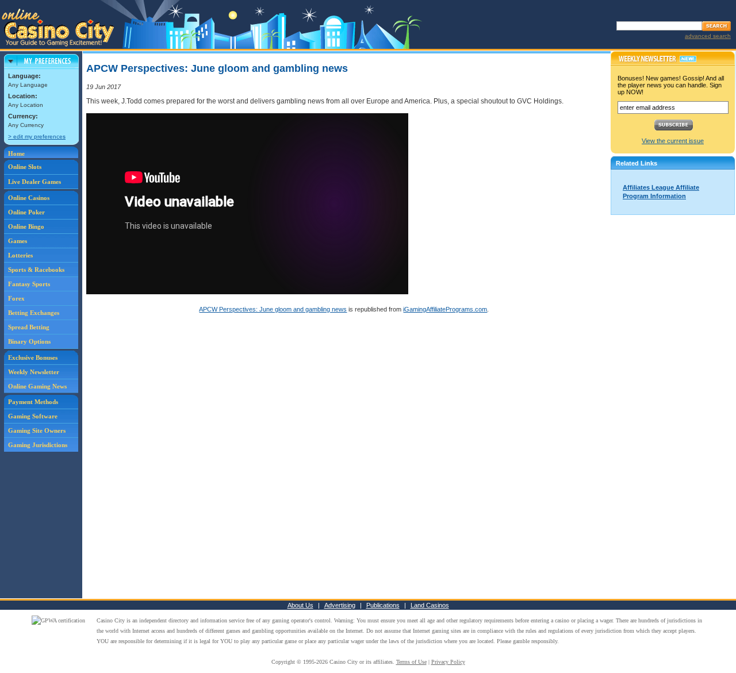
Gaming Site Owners (37, 430)
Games (17, 240)
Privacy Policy (448, 662)
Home (16, 153)
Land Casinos (430, 605)
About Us (300, 605)
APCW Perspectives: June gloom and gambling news (273, 309)
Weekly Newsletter (33, 371)
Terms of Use (411, 662)
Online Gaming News (37, 386)
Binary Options (29, 341)
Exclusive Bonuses (32, 357)
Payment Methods (33, 401)
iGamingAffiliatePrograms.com (445, 309)
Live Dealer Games (34, 181)
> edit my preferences (37, 136)
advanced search (708, 36)
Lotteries (20, 255)
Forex (16, 298)
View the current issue (673, 140)
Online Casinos (28, 197)
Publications (383, 605)
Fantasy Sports (29, 283)
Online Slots (24, 166)
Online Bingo (26, 226)
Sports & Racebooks (36, 269)
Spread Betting (28, 327)
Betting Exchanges (33, 312)
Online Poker (26, 212)
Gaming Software (32, 416)
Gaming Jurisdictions (37, 444)
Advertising (339, 605)
